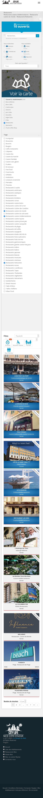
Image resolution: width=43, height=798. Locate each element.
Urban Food (10, 291)
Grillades (9, 175)
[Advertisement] (16, 316)
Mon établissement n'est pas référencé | (22, 789)
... (23, 705)
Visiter (28, 46)
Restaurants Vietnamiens (14, 278)
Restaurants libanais (12, 255)
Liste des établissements (13, 749)
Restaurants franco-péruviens (16, 237)
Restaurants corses (12, 201)
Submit (37, 35)
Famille (28, 345)
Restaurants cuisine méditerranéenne (18, 216)
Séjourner (29, 57)
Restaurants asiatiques (13, 193)
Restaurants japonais (13, 252)
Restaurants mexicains (13, 258)
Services (10, 46)
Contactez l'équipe (30, 788)
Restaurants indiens (12, 247)
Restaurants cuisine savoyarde (16, 224)
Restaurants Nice (11, 752)
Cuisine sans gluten (12, 162)
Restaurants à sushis (13, 188)
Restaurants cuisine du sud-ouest (17, 214)
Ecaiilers (8, 164)
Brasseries (9, 141)
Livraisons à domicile (13, 180)
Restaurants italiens (12, 250)
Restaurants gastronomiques (15, 242)
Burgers (8, 146)
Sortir (27, 51)
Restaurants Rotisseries (14, 263)
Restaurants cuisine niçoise (15, 219)
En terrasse (9, 167)
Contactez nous (10, 759)
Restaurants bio (11, 195)
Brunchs (8, 144)
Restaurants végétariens (14, 276)
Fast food (9, 169)
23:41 (15, 99)
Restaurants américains (14, 190)
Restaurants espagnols (13, 232)
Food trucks (10, 172)
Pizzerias (9, 185)
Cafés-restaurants (12, 149)
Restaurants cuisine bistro (14, 203)
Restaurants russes (12, 265)
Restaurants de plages (13, 226)
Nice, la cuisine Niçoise (12, 757)
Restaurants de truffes (13, 229)
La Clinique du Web (19, 738)
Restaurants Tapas (12, 270)
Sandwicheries (10, 281)
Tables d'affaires (11, 289)
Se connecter (33, 790)
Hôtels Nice (9, 754)
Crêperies (9, 151)
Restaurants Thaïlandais (14, 273)
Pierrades (9, 182)
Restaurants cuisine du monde (16, 211)
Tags (6, 135)
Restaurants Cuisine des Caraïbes (17, 208)
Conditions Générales (16, 788)
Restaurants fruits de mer (14, 239)
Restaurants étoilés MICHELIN (16, 234)
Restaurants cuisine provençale (16, 221)
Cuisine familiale (11, 159)
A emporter (10, 138)
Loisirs (10, 57)
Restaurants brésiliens (13, 198)
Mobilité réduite (18, 345)
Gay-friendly (9, 353)
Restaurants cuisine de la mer (16, 206)
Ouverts (8, 342)
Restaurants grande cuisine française (18, 245)
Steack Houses (11, 283)
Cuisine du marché (12, 157)
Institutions (9, 177)
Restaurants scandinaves (14, 268)
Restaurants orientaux (13, 260)
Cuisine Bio (9, 154)
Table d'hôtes (10, 286)
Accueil (7, 747)
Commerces (11, 51)
